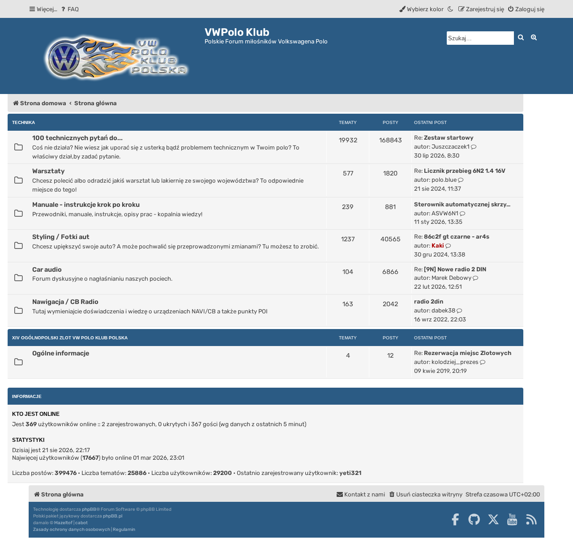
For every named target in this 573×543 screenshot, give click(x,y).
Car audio (47, 269)
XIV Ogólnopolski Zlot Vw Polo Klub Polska (70, 337)
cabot (81, 523)
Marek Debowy (451, 277)
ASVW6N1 (445, 213)
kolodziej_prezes (455, 362)
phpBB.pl (112, 516)
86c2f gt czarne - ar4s (456, 236)
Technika (23, 122)
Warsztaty (48, 171)
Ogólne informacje (60, 353)
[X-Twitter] (493, 519)
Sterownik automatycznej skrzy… (462, 204)
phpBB (89, 509)
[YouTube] (512, 519)
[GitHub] (474, 519)
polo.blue (444, 179)
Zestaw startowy (449, 137)
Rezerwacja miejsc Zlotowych (467, 353)
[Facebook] (455, 519)
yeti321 (350, 473)
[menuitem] (69, 9)
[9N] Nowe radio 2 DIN (455, 269)
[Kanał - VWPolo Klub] (531, 519)
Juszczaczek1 (451, 146)
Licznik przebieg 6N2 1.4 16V (464, 170)
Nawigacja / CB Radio (65, 302)
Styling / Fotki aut (61, 237)
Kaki (438, 245)
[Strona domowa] (117, 56)
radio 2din (428, 301)
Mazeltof (63, 523)
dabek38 (443, 310)
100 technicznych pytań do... (77, 138)
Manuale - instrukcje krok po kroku (86, 205)
